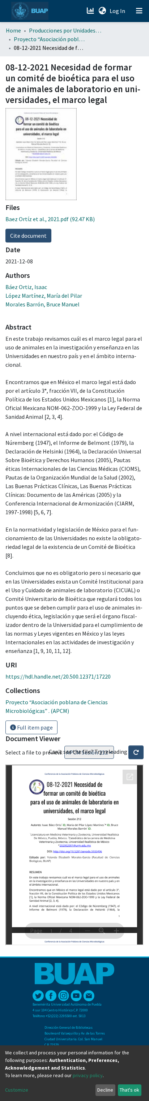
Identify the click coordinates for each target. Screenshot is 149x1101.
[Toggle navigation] (139, 11)
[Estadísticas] (91, 11)
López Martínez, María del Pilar (43, 295)
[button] (102, 11)
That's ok (129, 1090)
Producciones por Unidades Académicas (65, 30)
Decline (105, 1090)
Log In (118, 10)
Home (13, 30)
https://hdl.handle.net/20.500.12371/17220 (58, 676)
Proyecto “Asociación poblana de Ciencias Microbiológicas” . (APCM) (50, 39)
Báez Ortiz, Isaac (26, 287)
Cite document (28, 235)
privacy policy (88, 1075)
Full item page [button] (34, 727)
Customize (16, 1090)
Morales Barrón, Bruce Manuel (42, 304)
